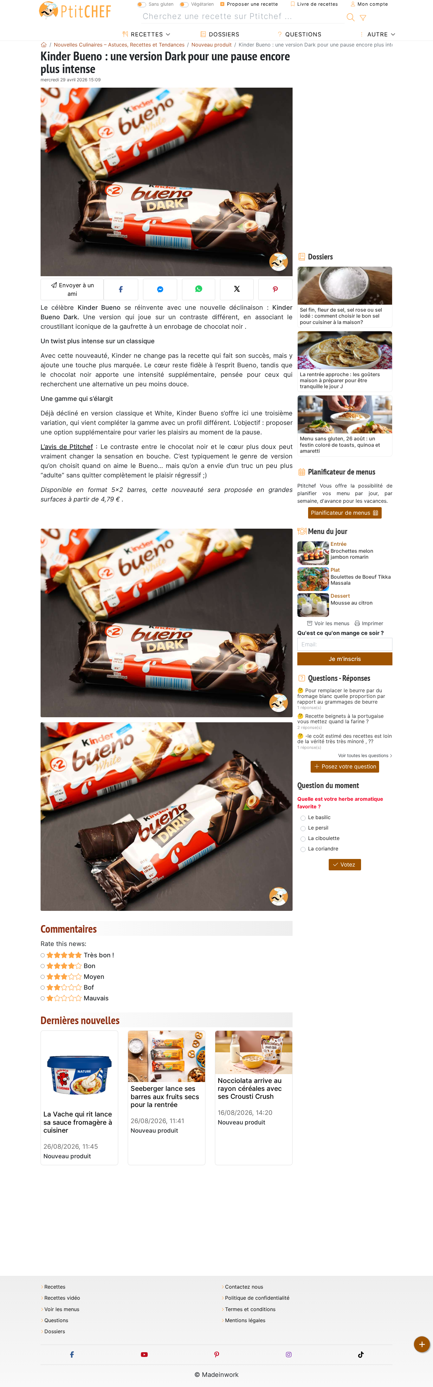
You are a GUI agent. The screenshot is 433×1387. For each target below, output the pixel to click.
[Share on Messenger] (160, 289)
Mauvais (95, 998)
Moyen (93, 976)
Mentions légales (245, 1320)
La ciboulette (323, 838)
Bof (88, 987)
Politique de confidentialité (257, 1298)
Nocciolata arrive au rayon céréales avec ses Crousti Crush (250, 1088)
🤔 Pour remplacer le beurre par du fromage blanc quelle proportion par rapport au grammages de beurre (341, 696)
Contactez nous (244, 1287)
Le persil (318, 827)
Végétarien (202, 4)
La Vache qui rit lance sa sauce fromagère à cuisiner (77, 1122)
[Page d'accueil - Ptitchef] (44, 44)
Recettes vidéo (62, 1298)
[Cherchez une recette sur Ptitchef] (350, 16)
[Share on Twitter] (236, 289)
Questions (302, 34)
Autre (376, 34)
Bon (88, 966)
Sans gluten (161, 4)
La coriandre (323, 848)
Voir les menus (331, 623)
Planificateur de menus (341, 512)
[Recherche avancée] (363, 18)
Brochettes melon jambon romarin (352, 554)
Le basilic (319, 817)
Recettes (146, 34)
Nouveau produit (67, 1156)
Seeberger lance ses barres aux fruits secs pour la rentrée (165, 1096)
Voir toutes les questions (363, 755)
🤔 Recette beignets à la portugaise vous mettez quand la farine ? (340, 719)
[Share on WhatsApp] (198, 289)
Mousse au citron (352, 603)
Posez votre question (348, 766)
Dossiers (223, 34)
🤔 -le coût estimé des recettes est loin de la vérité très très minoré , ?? (344, 738)
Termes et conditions (250, 1309)
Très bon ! (98, 955)
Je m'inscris (345, 659)
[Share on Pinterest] (275, 289)
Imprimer (371, 623)
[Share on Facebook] (121, 289)
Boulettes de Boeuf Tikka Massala (361, 580)
